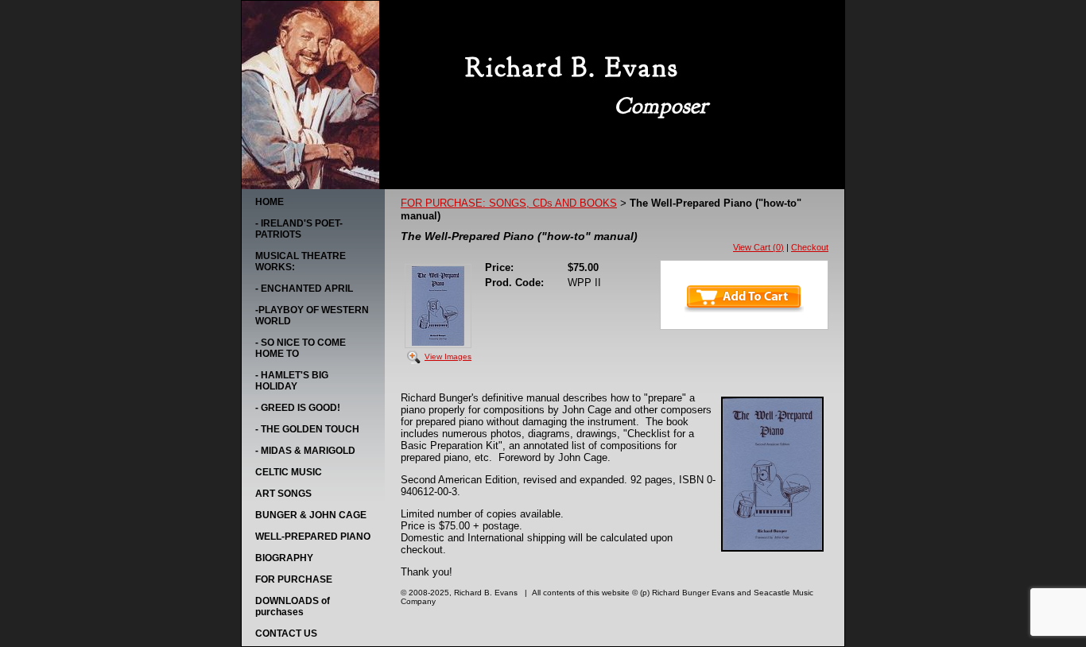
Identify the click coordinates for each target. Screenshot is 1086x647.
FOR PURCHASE (293, 579)
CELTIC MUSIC (288, 472)
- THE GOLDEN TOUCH (307, 429)
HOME (269, 201)
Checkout (809, 247)
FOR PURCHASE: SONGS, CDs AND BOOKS (509, 203)
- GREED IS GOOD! (297, 407)
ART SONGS (283, 493)
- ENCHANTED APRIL (304, 288)
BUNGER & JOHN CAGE (311, 515)
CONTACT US (286, 633)
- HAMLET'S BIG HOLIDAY (291, 381)
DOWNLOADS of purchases (292, 606)
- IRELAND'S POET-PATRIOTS (299, 229)
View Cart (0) (758, 247)
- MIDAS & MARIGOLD (305, 450)
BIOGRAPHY (284, 558)
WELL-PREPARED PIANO (312, 536)
